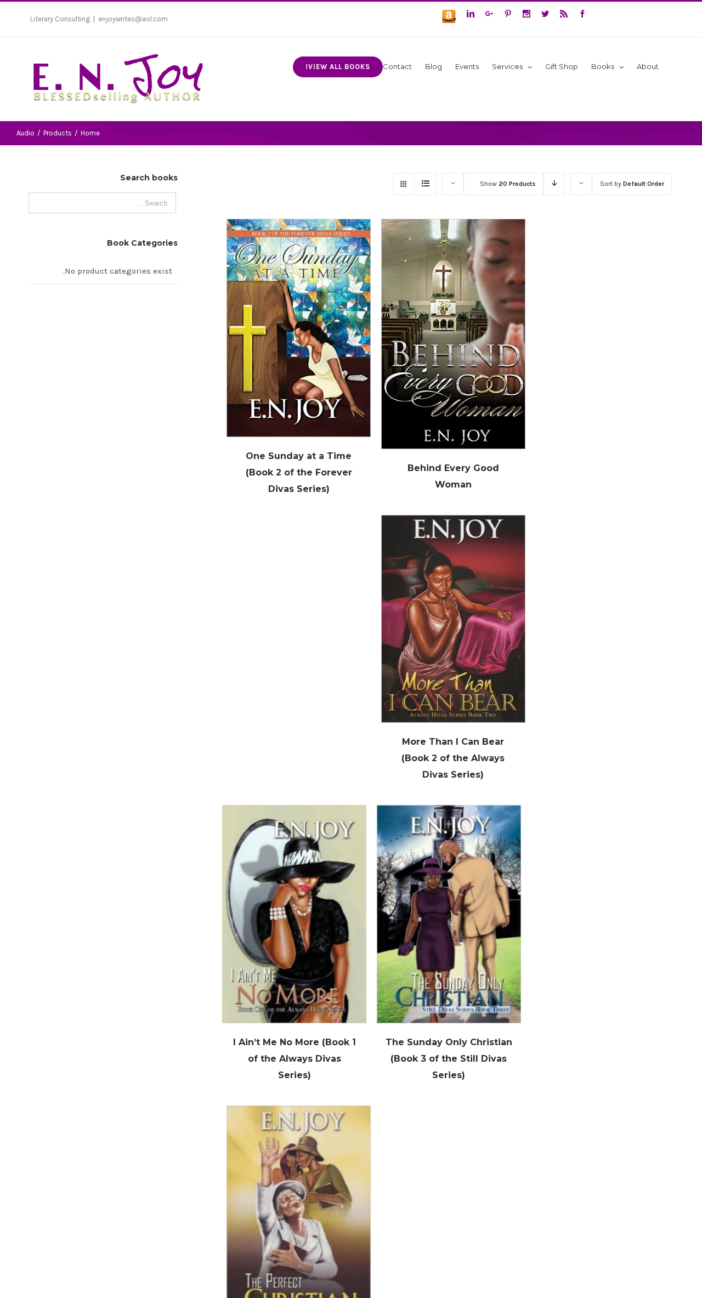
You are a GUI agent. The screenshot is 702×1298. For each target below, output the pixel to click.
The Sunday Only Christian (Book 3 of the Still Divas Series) (449, 1058)
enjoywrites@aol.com (133, 19)
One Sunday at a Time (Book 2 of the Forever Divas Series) (299, 472)
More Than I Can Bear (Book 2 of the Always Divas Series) (453, 758)
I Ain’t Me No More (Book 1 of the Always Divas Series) (294, 1058)
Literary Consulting (60, 19)
